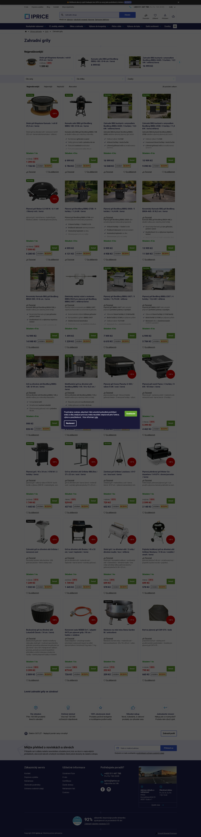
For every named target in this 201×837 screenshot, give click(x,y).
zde (96, 417)
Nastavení (70, 423)
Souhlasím (130, 414)
